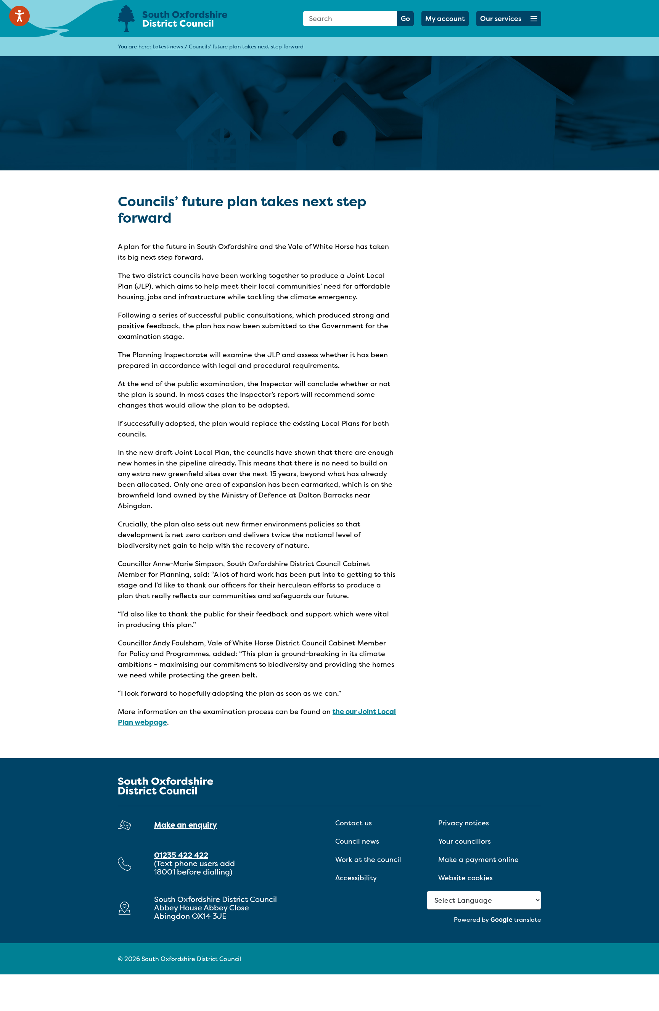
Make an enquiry (185, 825)
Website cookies (465, 878)
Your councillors (464, 841)
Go (405, 18)
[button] (508, 18)
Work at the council (368, 859)
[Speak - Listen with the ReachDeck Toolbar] (19, 16)
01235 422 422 (181, 855)
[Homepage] (184, 18)
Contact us (353, 823)
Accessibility (356, 878)
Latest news (168, 46)
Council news (357, 841)
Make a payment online (478, 859)
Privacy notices (463, 823)
